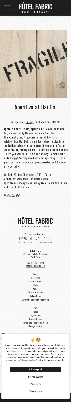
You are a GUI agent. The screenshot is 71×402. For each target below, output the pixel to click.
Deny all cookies (35, 377)
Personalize (36, 384)
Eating (29, 122)
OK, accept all (35, 369)
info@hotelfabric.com (35, 266)
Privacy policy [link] (35, 391)
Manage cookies (35, 326)
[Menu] (7, 7)
